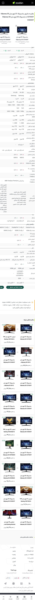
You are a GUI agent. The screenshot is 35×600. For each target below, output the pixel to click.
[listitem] (17, 334)
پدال (14, 565)
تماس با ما (30, 558)
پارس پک (30, 570)
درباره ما (31, 561)
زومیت (14, 554)
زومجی (14, 558)
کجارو (14, 561)
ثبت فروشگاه (29, 551)
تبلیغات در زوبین (28, 554)
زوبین (14, 551)
